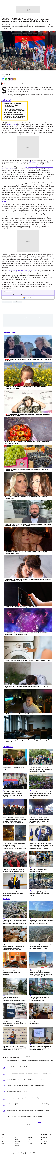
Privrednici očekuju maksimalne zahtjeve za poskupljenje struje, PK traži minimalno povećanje (14, 1048)
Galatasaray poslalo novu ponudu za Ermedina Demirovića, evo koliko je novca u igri (30, 1060)
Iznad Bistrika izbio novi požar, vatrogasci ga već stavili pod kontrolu (25, 1085)
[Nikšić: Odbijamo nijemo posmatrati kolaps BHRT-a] (41, 1011)
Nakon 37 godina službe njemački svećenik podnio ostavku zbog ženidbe (27, 1079)
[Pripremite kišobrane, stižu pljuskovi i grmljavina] (41, 859)
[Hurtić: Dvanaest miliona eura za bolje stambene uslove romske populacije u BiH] (15, 881)
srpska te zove (17, 302)
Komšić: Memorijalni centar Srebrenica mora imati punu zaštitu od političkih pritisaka (30, 1104)
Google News (29, 298)
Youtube (45, 1143)
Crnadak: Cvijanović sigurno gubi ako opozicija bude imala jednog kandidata (27, 1098)
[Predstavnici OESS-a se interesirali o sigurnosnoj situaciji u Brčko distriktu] (15, 960)
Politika (32, 842)
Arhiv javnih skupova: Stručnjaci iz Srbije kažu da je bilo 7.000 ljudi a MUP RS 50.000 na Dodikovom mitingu (40, 794)
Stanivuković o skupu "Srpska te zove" (13, 768)
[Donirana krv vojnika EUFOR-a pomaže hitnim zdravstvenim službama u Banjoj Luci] (41, 986)
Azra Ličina (7, 74)
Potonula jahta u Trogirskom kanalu (17, 1091)
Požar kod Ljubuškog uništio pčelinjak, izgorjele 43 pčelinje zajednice (39, 893)
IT (28, 1141)
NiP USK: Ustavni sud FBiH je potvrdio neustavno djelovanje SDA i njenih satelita (14, 1023)
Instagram (45, 1141)
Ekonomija (17, 1141)
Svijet (2, 1143)
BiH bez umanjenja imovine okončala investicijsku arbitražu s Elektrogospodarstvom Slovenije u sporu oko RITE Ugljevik (40, 973)
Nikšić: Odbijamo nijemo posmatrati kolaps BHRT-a (41, 1022)
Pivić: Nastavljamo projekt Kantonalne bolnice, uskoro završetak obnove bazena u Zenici (14, 998)
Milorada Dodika (12, 125)
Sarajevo (17, 1143)
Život (29, 1139)
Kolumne (30, 1143)
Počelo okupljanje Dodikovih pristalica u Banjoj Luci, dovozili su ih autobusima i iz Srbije (40, 769)
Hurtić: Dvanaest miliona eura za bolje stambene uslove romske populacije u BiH (13, 893)
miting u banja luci (7, 302)
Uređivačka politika (31, 1153)
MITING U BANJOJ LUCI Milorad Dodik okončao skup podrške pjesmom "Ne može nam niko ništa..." (13, 794)
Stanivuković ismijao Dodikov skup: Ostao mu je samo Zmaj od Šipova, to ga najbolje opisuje (14, 116)
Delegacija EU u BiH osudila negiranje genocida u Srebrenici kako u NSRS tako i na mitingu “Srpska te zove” (39, 820)
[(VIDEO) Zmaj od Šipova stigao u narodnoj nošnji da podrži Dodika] (15, 859)
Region (3, 1141)
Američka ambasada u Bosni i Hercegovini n (23, 270)
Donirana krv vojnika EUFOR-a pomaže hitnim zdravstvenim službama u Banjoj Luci (39, 998)
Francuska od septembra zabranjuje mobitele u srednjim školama (24, 1116)
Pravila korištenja (20, 1153)
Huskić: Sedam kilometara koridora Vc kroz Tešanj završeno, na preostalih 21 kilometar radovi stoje (15, 921)
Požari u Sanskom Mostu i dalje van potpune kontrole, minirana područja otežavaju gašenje (41, 921)
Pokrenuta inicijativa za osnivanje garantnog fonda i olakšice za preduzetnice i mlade (40, 1048)
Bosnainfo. (4, 201)
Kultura (16, 1148)
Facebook (45, 1137)
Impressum (4, 1153)
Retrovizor (30, 1137)
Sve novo (40, 1122)
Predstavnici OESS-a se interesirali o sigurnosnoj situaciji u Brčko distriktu (15, 972)
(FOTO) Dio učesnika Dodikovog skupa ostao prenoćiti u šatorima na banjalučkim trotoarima (14, 110)
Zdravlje (17, 1139)
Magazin (17, 1145)
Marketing (11, 1153)
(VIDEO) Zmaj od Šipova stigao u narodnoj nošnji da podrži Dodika (13, 870)
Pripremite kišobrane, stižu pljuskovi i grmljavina (38, 870)
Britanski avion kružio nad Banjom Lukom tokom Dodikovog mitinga (12, 105)
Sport (16, 1137)
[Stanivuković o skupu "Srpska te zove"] (15, 757)
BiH (2, 16)
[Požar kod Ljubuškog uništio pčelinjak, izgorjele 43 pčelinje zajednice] (41, 881)
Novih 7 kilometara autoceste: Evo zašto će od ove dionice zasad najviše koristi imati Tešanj (40, 946)
